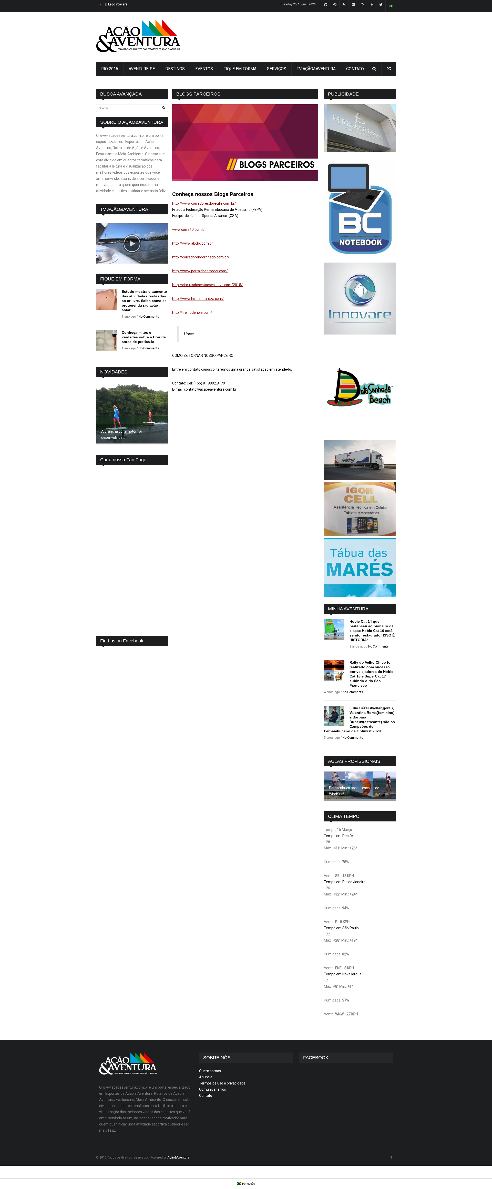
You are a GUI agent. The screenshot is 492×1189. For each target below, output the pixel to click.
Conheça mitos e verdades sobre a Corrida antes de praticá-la (144, 337)
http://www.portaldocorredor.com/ (200, 271)
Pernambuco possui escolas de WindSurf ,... (354, 791)
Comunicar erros (212, 1089)
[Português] (391, 6)
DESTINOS (175, 68)
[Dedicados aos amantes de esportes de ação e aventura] (138, 51)
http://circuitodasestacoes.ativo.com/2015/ (207, 285)
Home (189, 334)
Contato (205, 1095)
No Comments (149, 316)
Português (248, 1183)
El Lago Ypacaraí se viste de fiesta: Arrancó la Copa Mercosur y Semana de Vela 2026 (165, 4)
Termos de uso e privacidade (222, 1083)
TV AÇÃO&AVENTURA (316, 68)
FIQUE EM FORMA (240, 68)
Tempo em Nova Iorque (343, 974)
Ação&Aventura (178, 1157)
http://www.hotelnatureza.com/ (198, 299)
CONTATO (355, 68)
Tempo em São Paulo (341, 928)
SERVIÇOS (276, 68)
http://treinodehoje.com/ (192, 312)
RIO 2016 (109, 68)
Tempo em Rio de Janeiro (344, 882)
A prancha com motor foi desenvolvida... (121, 434)
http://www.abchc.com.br (192, 243)
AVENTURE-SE (142, 68)
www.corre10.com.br (189, 229)
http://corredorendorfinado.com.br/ (200, 257)
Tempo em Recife (338, 836)
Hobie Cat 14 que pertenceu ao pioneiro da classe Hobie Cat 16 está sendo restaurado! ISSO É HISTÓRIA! (372, 630)
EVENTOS (204, 68)
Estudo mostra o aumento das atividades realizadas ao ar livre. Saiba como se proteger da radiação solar (144, 300)
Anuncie (205, 1077)
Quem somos (210, 1071)
